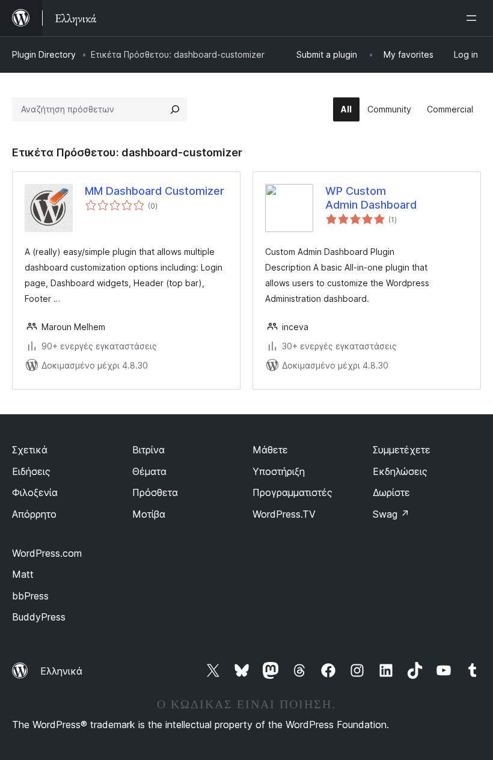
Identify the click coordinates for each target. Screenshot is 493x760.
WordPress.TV (284, 514)
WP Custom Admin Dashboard (371, 198)
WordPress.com (47, 553)
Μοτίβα (148, 514)
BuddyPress (39, 617)
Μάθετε (270, 450)
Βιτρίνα (148, 450)
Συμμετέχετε (401, 450)
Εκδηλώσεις (400, 471)
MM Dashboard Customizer (154, 191)
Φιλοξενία (35, 492)
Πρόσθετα (155, 492)
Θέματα (149, 471)
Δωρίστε (391, 492)
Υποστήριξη (279, 471)
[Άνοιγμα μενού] (474, 18)
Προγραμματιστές (292, 492)
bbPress (30, 596)
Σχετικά (29, 450)
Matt (23, 574)
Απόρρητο (34, 514)
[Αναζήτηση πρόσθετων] (175, 109)
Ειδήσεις (31, 471)
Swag (391, 514)
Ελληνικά (61, 671)
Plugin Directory (44, 54)
